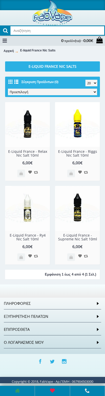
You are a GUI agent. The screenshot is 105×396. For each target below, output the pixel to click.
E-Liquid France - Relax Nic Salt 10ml (27, 153)
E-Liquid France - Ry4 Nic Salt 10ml (28, 237)
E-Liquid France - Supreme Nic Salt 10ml (77, 237)
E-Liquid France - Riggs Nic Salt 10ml (77, 153)
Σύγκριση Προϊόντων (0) (39, 81)
